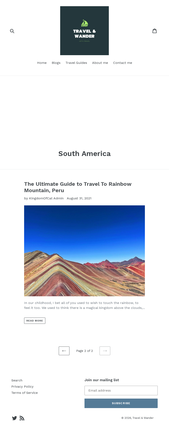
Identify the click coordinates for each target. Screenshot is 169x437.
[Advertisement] (84, 107)
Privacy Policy (22, 386)
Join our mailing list (101, 380)
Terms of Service (24, 393)
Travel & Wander (143, 417)
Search (16, 380)
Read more (34, 320)
